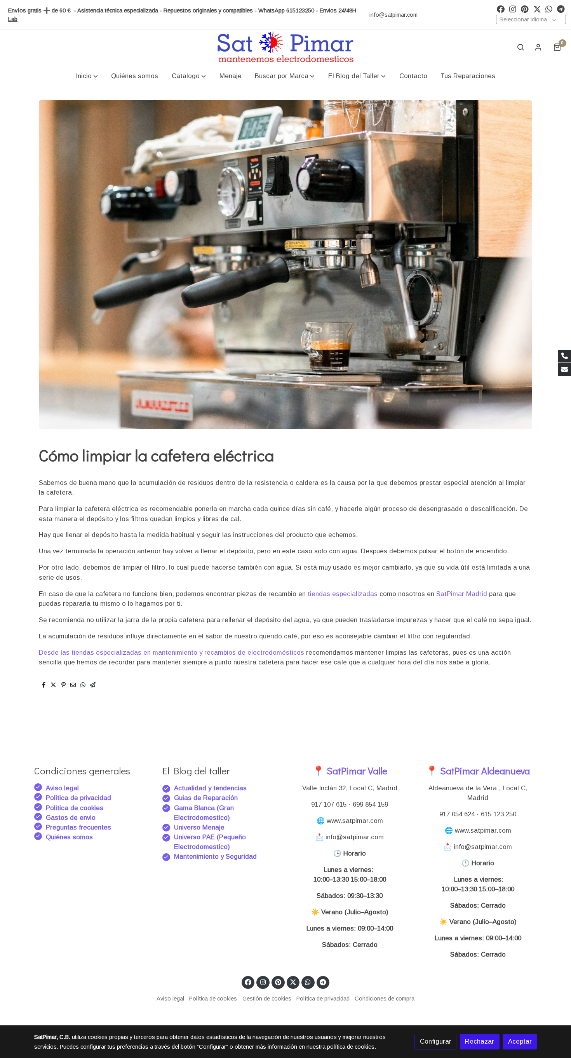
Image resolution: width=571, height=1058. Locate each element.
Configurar (435, 1041)
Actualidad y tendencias (210, 788)
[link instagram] (512, 8)
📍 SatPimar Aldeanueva (478, 770)
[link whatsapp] (548, 8)
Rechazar (479, 1041)
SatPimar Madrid (462, 594)
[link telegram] (561, 8)
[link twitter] (537, 8)
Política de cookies (213, 998)
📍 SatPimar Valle (349, 770)
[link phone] (564, 356)
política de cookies (350, 1047)
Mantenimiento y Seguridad (215, 856)
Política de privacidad (323, 998)
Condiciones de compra (384, 998)
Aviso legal (62, 788)
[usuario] (538, 47)
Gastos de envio (71, 817)
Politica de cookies (74, 808)
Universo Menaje (199, 827)
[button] (86, 75)
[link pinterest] (525, 8)
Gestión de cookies (266, 998)
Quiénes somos (69, 837)
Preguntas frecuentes (78, 827)
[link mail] (564, 369)
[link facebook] (501, 8)
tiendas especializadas (342, 594)
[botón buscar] (520, 47)
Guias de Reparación (207, 798)
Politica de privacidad (78, 798)
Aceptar (520, 1041)
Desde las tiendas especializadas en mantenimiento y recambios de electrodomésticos (171, 652)
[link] (285, 46)
